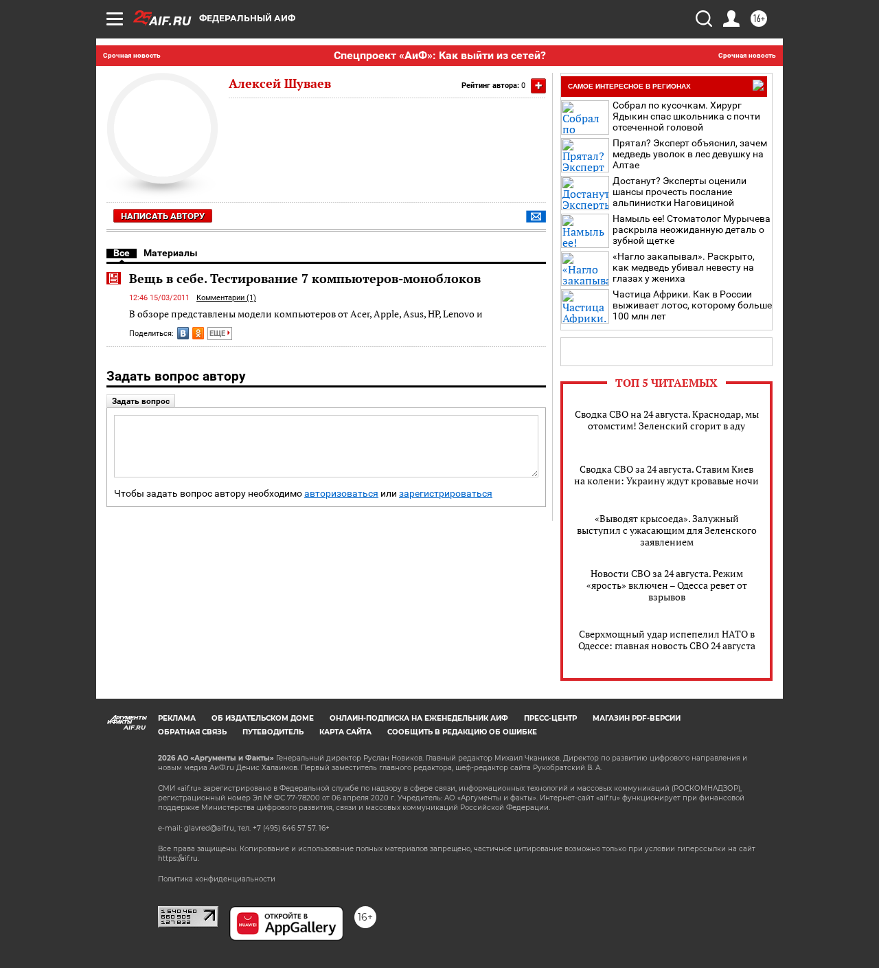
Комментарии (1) (226, 297)
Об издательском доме (263, 718)
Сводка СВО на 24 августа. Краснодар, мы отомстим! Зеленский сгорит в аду (667, 419)
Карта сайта (345, 732)
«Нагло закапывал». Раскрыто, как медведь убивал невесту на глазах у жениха (684, 267)
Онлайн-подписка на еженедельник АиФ (419, 718)
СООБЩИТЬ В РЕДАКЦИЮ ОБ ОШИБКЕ (462, 732)
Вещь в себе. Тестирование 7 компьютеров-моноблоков (305, 278)
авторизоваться (341, 493)
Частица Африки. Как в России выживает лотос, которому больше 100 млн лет (692, 305)
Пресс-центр (550, 718)
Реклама (177, 718)
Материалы (171, 252)
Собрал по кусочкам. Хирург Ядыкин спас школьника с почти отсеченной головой (686, 116)
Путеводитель (273, 732)
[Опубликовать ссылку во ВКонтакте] (183, 333)
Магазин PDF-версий (637, 718)
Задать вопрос (141, 401)
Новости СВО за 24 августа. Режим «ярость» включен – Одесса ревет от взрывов (666, 585)
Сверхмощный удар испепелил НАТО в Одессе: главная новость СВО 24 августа (666, 639)
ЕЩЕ (218, 333)
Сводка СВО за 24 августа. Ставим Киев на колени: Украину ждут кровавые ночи (666, 474)
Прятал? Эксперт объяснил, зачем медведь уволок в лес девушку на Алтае (690, 153)
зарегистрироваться (445, 493)
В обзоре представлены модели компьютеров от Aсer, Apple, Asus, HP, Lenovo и (306, 313)
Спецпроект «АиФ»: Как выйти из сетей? (440, 55)
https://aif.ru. (178, 858)
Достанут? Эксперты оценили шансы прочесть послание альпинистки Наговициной (679, 191)
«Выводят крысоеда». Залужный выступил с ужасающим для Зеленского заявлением (667, 530)
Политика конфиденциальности (216, 879)
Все (121, 252)
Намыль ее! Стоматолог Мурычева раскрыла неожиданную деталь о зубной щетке (691, 229)
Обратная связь (192, 732)
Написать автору (163, 216)
